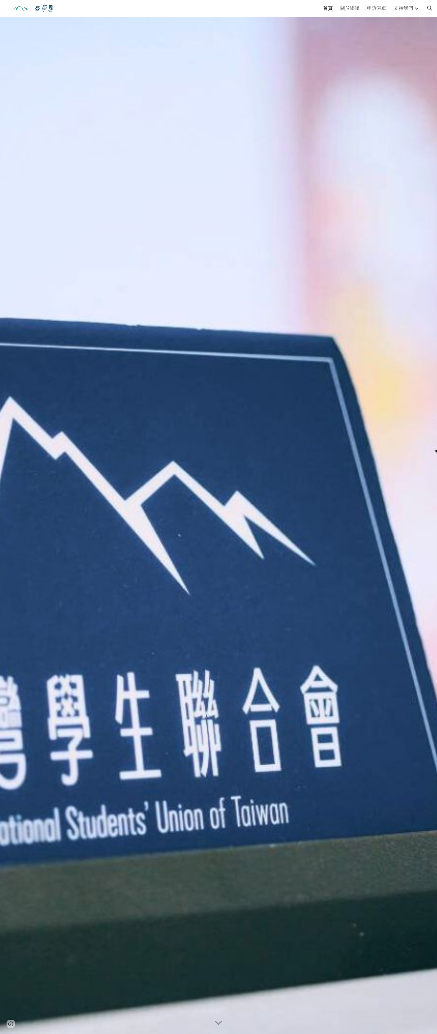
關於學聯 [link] (349, 8)
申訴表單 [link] (376, 8)
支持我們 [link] (403, 8)
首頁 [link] (328, 8)
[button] (430, 8)
